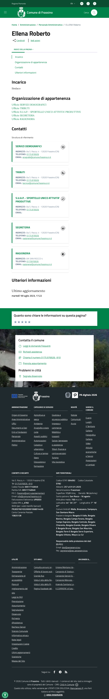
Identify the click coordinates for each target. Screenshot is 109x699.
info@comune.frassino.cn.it (29, 496)
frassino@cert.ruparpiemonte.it (31, 493)
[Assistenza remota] (77, 684)
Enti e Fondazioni (19, 432)
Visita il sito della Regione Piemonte (49, 580)
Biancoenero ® (76, 688)
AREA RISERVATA (54, 694)
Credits (15, 648)
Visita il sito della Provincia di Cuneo (49, 584)
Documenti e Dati (19, 427)
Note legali (16, 639)
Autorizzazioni (40, 440)
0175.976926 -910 (23, 483)
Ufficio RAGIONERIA (23, 119)
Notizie (74, 415)
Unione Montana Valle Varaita (69, 567)
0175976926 (33, 261)
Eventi (88, 417)
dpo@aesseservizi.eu (71, 547)
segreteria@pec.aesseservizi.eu (74, 550)
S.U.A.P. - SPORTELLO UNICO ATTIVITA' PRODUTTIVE (38, 199)
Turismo (55, 457)
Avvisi (73, 423)
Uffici (14, 423)
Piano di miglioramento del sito (20, 588)
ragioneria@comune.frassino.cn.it (37, 238)
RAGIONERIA (23, 253)
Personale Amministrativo (50, 24)
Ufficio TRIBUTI (21, 108)
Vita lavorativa (58, 461)
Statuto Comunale (20, 631)
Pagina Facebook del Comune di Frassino (52, 588)
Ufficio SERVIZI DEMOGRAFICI (29, 104)
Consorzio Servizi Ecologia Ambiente (71, 575)
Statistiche (16, 656)
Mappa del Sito (18, 661)
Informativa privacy (20, 635)
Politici (14, 444)
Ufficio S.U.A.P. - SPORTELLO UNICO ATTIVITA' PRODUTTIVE (46, 111)
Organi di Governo (20, 415)
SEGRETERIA (23, 227)
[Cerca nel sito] (94, 12)
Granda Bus (39, 575)
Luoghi (89, 422)
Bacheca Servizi (19, 626)
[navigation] (5, 12)
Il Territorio (90, 426)
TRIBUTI (20, 172)
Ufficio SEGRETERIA (23, 115)
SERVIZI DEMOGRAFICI (29, 146)
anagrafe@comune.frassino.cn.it (37, 157)
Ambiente (38, 423)
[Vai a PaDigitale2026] (81, 394)
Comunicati (76, 419)
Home (14, 24)
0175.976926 (33, 154)
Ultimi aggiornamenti (21, 652)
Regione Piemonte (19, 3)
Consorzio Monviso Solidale (67, 580)
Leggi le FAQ (17, 597)
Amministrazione (28, 24)
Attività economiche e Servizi (91, 452)
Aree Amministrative (21, 419)
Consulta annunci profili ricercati (48, 567)
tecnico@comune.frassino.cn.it (36, 183)
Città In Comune (67, 684)
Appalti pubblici (40, 436)
